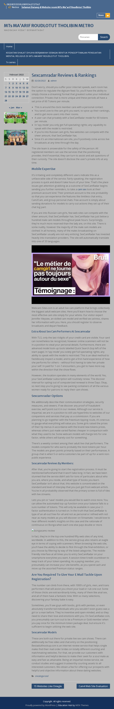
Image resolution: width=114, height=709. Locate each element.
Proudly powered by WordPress (40, 705)
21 (6, 96)
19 (23, 92)
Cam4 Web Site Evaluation (93, 686)
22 (9, 96)
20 (27, 92)
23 (13, 96)
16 (13, 92)
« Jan (11, 107)
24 (16, 96)
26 (23, 96)
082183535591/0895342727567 (23, 4)
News (101, 15)
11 (20, 87)
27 (27, 96)
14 (6, 92)
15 (9, 92)
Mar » (19, 107)
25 (20, 96)
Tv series (11, 62)
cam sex (82, 189)
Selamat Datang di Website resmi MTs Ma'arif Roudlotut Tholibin (56, 7)
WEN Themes (82, 705)
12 (23, 87)
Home (9, 46)
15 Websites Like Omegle (48, 686)
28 (6, 100)
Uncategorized (41, 676)
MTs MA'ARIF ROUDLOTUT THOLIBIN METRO (49, 25)
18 (20, 92)
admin (54, 80)
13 (27, 87)
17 (16, 92)
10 (16, 87)
